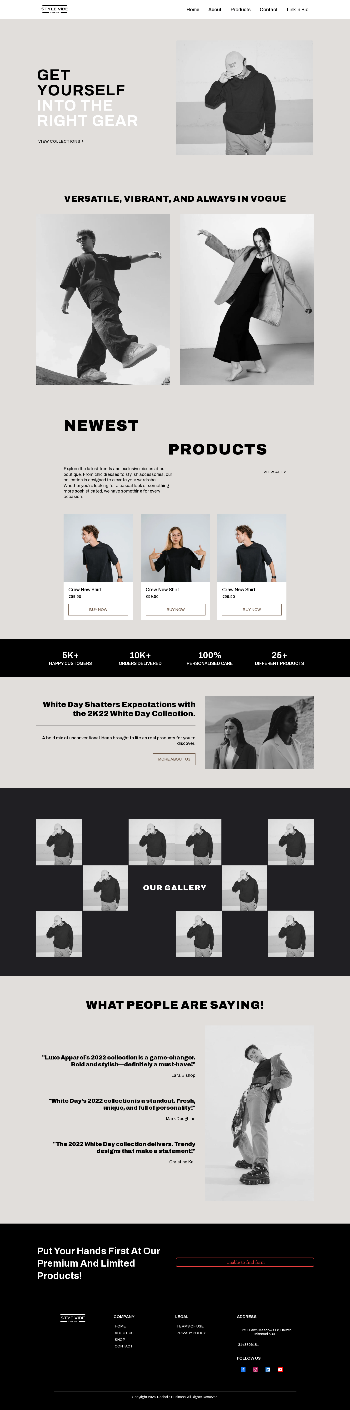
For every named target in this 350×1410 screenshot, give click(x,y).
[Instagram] (255, 1369)
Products (240, 9)
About (214, 9)
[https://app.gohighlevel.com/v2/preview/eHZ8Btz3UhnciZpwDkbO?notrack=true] (55, 9)
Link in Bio (298, 9)
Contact (269, 9)
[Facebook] (243, 1369)
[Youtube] (280, 1369)
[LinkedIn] (268, 1369)
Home (192, 9)
